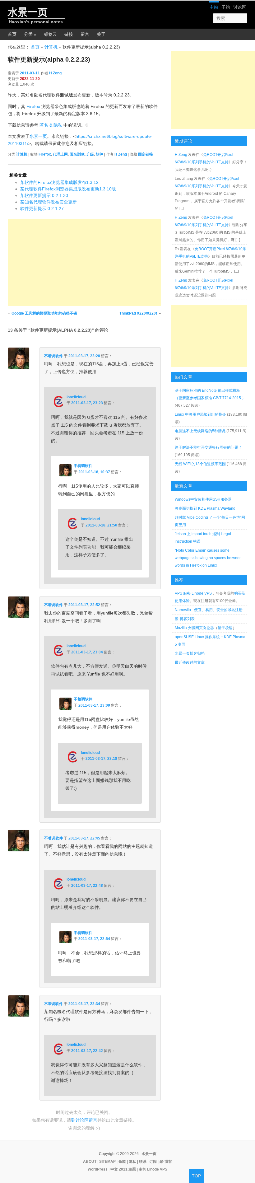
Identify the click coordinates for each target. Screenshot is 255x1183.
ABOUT (89, 1161)
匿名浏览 (77, 154)
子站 (225, 7)
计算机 (51, 46)
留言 (85, 34)
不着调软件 (53, 356)
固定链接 (145, 154)
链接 (68, 34)
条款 (122, 1161)
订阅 (153, 1161)
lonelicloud (76, 397)
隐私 (132, 1161)
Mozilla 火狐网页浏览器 (194, 628)
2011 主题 (127, 1169)
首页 (12, 34)
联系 (142, 1161)
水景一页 (28, 12)
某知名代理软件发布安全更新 (48, 201)
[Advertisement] (84, 262)
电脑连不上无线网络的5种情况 (200, 431)
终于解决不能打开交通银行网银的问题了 (208, 447)
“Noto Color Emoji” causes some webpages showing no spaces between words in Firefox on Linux (208, 558)
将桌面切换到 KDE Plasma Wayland (205, 508)
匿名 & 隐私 (50, 125)
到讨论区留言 (84, 1120)
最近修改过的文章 (190, 662)
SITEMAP (107, 1161)
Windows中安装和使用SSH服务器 (203, 499)
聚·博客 (166, 1161)
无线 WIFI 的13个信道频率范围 (200, 464)
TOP (196, 1175)
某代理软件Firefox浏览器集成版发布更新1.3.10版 (68, 188)
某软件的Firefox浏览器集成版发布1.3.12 (59, 182)
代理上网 (60, 154)
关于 (101, 34)
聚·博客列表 (185, 619)
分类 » (30, 34)
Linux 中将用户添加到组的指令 (200, 414)
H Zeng (55, 73)
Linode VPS (157, 1169)
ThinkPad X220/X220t (138, 313)
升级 (90, 154)
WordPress (98, 1169)
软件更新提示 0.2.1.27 (42, 208)
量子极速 (225, 628)
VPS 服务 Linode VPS (193, 593)
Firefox (33, 106)
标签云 (50, 34)
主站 (214, 7)
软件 (99, 154)
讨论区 (239, 7)
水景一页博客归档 (190, 653)
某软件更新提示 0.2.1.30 (44, 195)
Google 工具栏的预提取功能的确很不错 (44, 313)
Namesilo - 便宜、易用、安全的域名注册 (209, 610)
